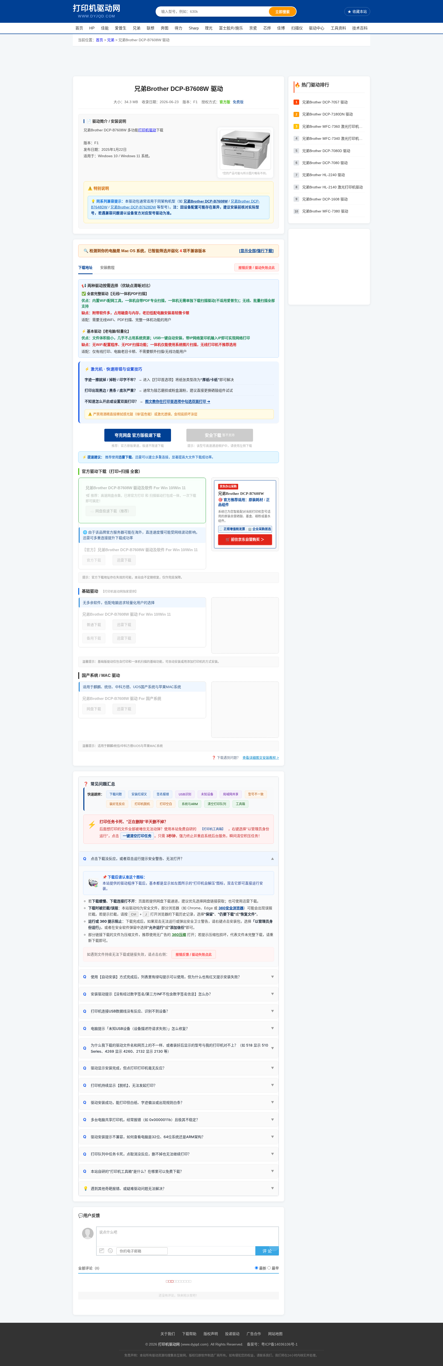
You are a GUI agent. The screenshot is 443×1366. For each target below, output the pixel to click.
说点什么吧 (108, 1232)
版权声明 (211, 1334)
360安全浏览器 (231, 908)
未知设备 (207, 794)
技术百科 (360, 28)
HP (92, 28)
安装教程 (107, 267)
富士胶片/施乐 (231, 28)
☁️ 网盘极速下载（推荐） (110, 511)
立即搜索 (282, 12)
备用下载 (94, 638)
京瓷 (253, 28)
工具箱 (240, 804)
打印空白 (166, 804)
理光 (209, 28)
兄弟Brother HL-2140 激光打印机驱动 (332, 187)
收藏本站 (357, 11)
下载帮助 (189, 1334)
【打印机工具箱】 (212, 829)
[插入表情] (110, 1250)
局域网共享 (230, 794)
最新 (262, 1268)
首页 (79, 28)
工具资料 (338, 28)
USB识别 (185, 794)
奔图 (164, 28)
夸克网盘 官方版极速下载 (138, 435)
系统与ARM (190, 804)
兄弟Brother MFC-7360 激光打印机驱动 (333, 126)
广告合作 (254, 1334)
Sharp (194, 28)
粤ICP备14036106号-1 (279, 1344)
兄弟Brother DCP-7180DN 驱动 (327, 114)
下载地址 (85, 267)
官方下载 (94, 560)
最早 (275, 1268)
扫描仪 (297, 28)
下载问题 (115, 794)
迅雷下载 (124, 560)
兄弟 (136, 28)
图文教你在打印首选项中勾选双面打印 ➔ (177, 401)
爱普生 (120, 28)
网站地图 (275, 1334)
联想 (150, 28)
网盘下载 (94, 709)
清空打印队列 (217, 804)
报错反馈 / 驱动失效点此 (256, 268)
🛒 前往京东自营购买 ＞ (245, 539)
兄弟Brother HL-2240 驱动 (323, 175)
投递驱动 (232, 1334)
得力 (178, 28)
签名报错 (163, 794)
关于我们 (167, 1334)
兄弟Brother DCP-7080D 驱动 (326, 151)
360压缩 (179, 934)
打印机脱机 (142, 804)
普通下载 (94, 625)
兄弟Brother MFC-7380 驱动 (325, 211)
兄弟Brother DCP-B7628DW (133, 207)
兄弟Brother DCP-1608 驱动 (325, 199)
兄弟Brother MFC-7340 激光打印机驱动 (333, 138)
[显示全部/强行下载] (256, 251)
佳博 (281, 28)
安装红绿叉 (139, 794)
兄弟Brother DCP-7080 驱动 (325, 163)
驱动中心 (316, 28)
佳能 (105, 28)
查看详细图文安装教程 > (261, 758)
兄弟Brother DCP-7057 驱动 (325, 102)
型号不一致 (256, 794)
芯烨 (267, 28)
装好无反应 (117, 804)
